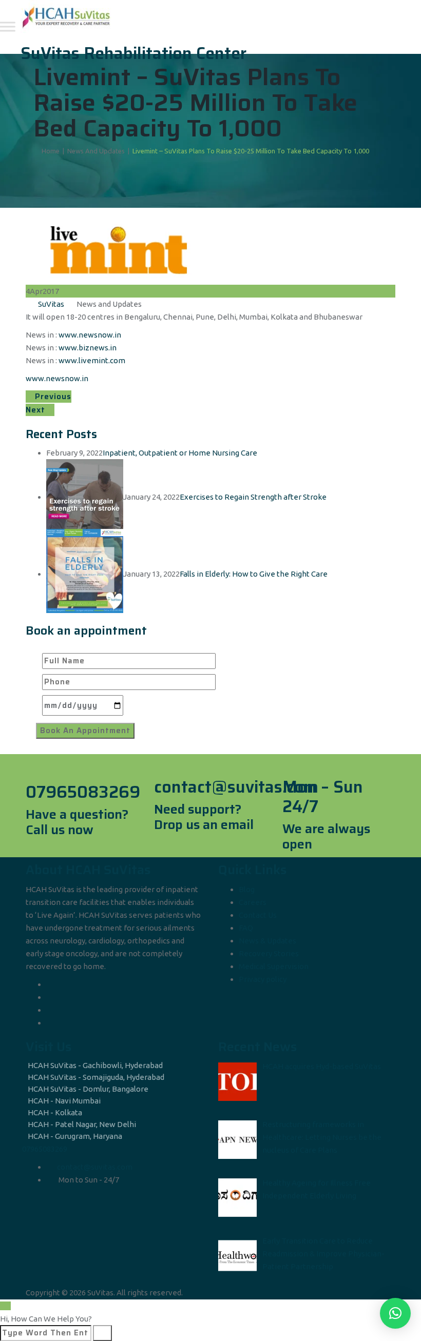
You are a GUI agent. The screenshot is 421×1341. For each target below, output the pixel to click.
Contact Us (258, 915)
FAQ (246, 927)
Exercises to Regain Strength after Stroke (253, 496)
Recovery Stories (269, 953)
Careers (252, 902)
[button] (395, 1313)
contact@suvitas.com (94, 1166)
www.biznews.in (88, 347)
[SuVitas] (209, 16)
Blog (247, 889)
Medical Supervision (274, 966)
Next (37, 410)
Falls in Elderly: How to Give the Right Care (254, 573)
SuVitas (51, 304)
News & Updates (267, 940)
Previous (51, 396)
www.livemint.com (92, 360)
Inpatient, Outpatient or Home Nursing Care (180, 452)
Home (49, 150)
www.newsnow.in (90, 334)
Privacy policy (262, 979)
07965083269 (44, 1149)
